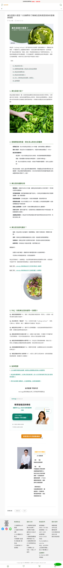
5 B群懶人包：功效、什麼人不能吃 (31, 550)
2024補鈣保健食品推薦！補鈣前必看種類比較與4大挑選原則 (28, 370)
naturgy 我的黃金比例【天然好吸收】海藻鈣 (28, 266)
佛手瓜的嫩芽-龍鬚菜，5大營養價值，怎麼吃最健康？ (26, 381)
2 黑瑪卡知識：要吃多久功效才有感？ (31, 532)
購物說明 (54, 530)
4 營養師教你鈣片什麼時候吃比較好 (31, 543)
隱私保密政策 (56, 536)
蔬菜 (25, 511)
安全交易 (54, 534)
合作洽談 (54, 527)
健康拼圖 (54, 525)
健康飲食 (18, 511)
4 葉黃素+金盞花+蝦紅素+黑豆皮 (18, 541)
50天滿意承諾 (56, 532)
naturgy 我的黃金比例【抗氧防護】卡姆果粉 (28, 270)
